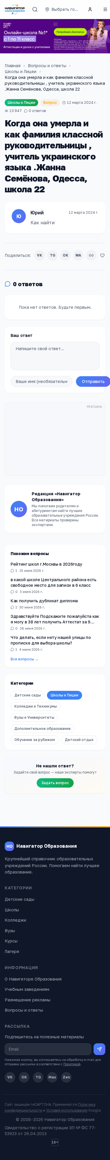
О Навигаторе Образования (33, 978)
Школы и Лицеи (20, 71)
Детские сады (27, 695)
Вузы (10, 930)
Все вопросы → (24, 659)
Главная (13, 65)
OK (65, 255)
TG (52, 255)
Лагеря (12, 951)
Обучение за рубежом (34, 739)
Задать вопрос (55, 783)
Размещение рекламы (27, 999)
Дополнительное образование (42, 728)
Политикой (71, 1064)
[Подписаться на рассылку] (99, 1049)
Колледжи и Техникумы (35, 706)
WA (78, 255)
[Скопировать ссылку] (91, 255)
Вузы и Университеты (34, 717)
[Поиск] (35, 9)
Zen (66, 1077)
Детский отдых (79, 739)
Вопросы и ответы (47, 65)
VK (39, 255)
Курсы (11, 940)
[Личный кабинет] (90, 9)
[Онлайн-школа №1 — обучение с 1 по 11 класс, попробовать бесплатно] (55, 36)
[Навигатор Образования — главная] (15, 9)
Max (52, 1077)
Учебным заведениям (27, 989)
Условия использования (66, 1110)
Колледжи (15, 920)
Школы (12, 909)
